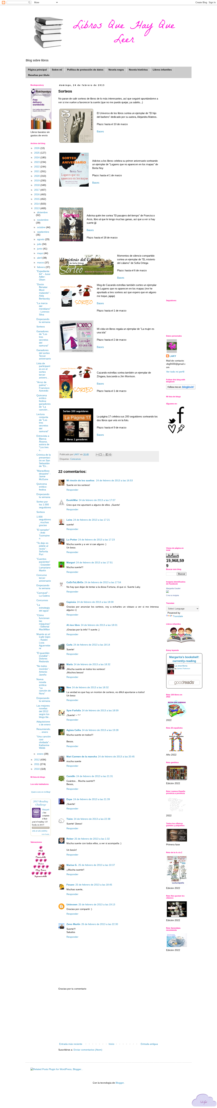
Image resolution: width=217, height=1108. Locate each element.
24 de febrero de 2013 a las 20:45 (116, 756)
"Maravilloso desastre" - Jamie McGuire (43, 475)
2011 (37, 764)
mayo (40, 253)
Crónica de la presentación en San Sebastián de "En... (43, 460)
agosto (41, 239)
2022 (37, 166)
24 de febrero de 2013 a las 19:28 (100, 730)
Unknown (71, 904)
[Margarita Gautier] (167, 592)
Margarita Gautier (173, 588)
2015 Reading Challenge (40, 802)
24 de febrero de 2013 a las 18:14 (91, 644)
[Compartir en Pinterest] (110, 454)
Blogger (120, 1082)
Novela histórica (138, 69)
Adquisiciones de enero (43, 723)
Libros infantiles (162, 69)
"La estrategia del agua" (43, 607)
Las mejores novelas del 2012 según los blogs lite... (43, 711)
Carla (69, 644)
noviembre (42, 219)
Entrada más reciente (70, 1044)
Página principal (37, 69)
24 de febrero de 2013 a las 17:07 (97, 500)
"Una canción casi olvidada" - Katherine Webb (43, 742)
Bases (100, 131)
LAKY (173, 356)
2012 (37, 759)
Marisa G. (71, 865)
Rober (69, 838)
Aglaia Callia (73, 730)
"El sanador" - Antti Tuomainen (43, 534)
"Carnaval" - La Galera (43, 594)
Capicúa (71, 602)
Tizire (69, 819)
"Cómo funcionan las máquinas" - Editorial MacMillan (43, 622)
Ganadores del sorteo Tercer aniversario (43, 354)
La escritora (181, 665)
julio (39, 244)
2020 (37, 176)
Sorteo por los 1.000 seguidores (43, 504)
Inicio (111, 1044)
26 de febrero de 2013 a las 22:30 (99, 924)
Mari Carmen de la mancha (81, 756)
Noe (68, 687)
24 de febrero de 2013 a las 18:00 (95, 602)
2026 (37, 148)
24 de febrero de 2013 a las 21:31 (94, 776)
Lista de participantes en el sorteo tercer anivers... (43, 370)
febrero (41, 267)
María (69, 664)
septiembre (43, 231)
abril (39, 257)
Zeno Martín (73, 924)
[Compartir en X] (103, 454)
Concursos (75, 459)
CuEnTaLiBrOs (74, 582)
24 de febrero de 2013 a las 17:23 (96, 539)
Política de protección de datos (85, 69)
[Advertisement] (108, 1016)
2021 (37, 171)
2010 (37, 769)
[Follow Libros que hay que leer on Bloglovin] (180, 388)
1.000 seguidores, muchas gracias (43, 521)
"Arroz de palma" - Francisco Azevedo (43, 386)
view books (45, 834)
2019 (37, 180)
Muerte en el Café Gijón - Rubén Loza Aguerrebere (43, 641)
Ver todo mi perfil (175, 371)
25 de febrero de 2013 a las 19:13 (96, 904)
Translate (178, 616)
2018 (37, 185)
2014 (37, 203)
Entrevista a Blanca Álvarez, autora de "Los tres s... (42, 443)
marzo (41, 262)
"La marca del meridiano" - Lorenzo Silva (43, 309)
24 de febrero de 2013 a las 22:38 (92, 819)
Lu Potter (71, 539)
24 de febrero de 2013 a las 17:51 (94, 562)
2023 (37, 162)
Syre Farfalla (73, 710)
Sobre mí (57, 69)
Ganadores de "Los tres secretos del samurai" (42, 338)
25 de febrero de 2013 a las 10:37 (96, 865)
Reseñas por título (39, 75)
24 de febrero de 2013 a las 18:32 (92, 664)
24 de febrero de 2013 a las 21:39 (91, 799)
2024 (37, 157)
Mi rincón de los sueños (80, 480)
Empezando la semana (43, 320)
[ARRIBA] (204, 1101)
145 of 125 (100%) (39, 831)
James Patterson (183, 668)
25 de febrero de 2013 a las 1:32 (92, 838)
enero (40, 753)
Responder (72, 489)
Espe (69, 799)
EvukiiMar (72, 500)
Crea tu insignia (172, 595)
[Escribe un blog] (100, 454)
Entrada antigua (149, 1044)
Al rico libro (73, 625)
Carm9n (70, 776)
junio (40, 248)
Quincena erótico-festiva (41, 486)
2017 (37, 189)
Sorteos (40, 326)
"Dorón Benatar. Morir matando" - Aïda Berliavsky (43, 291)
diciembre (42, 212)
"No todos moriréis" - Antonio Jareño (43, 670)
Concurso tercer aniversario (43, 578)
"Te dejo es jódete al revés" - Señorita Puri (42, 549)
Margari (70, 562)
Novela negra (116, 69)
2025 (37, 152)
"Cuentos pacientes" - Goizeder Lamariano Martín (43, 565)
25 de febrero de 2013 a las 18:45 (93, 884)
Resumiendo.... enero (43, 730)
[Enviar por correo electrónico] (97, 454)
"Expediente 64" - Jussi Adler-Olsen (43, 275)
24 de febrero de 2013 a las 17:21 (91, 519)
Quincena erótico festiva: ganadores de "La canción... (43, 402)
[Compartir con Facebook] (107, 454)
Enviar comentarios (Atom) (88, 1049)
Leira (69, 519)
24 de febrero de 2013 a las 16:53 (114, 480)
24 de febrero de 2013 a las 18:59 (100, 710)
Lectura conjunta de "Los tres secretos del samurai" (42, 423)
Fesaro (70, 884)
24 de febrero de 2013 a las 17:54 (102, 582)
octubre (41, 227)
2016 (37, 194)
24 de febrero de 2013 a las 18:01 (99, 625)
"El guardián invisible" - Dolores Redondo (43, 657)
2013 (37, 208)
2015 (37, 199)
